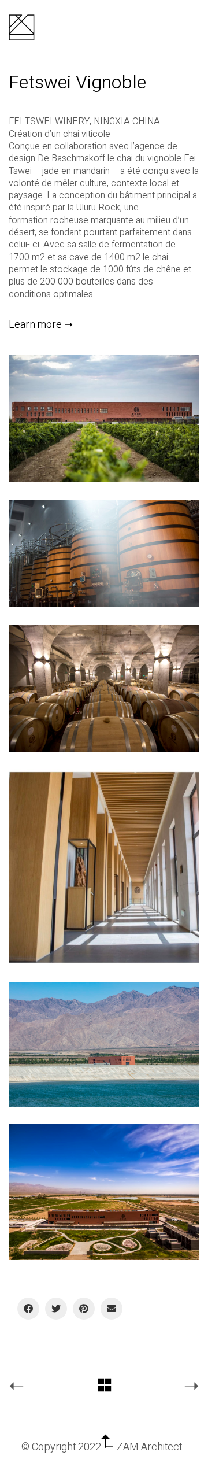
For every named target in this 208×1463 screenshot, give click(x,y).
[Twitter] (56, 1309)
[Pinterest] (84, 1309)
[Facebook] (28, 1309)
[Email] (111, 1309)
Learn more (35, 325)
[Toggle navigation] (192, 28)
